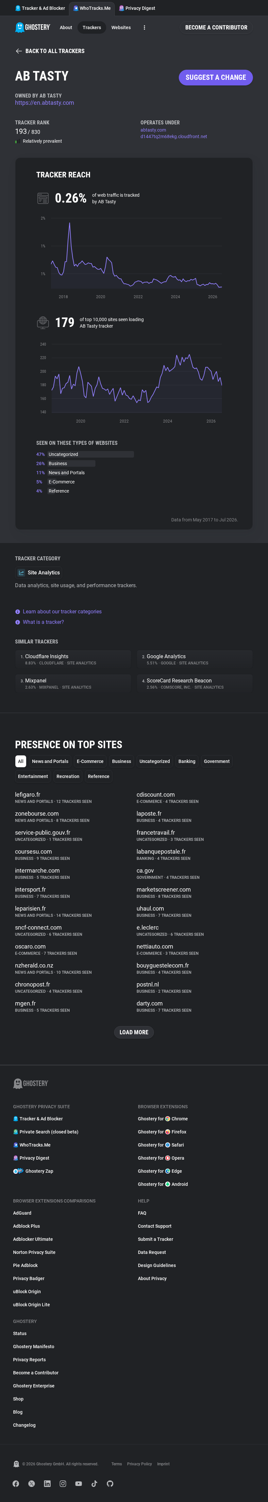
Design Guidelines (157, 1265)
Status (19, 1333)
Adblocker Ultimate (33, 1239)
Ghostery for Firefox (162, 1131)
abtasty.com (153, 130)
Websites (121, 27)
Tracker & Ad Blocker (43, 8)
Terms (116, 1464)
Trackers (92, 27)
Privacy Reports (29, 1359)
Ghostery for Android (163, 1184)
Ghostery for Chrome (163, 1118)
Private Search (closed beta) (49, 1131)
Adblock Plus (26, 1226)
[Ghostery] (33, 27)
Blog (18, 1412)
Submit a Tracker (155, 1239)
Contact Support (155, 1226)
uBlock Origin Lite (31, 1304)
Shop (18, 1399)
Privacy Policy (139, 1464)
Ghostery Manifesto (33, 1346)
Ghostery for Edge (160, 1171)
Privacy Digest (140, 8)
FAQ (142, 1213)
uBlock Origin (27, 1291)
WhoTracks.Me (95, 8)
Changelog (24, 1425)
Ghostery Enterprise (34, 1385)
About (66, 27)
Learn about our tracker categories (62, 611)
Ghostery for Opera (161, 1158)
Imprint (163, 1464)
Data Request (152, 1252)
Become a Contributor (216, 27)
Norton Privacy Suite (34, 1252)
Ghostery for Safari (161, 1145)
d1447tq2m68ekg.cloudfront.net (174, 136)
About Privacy (152, 1278)
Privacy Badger (28, 1278)
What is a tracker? (43, 622)
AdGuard (22, 1213)
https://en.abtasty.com (44, 102)
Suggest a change (216, 77)
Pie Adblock (25, 1265)
